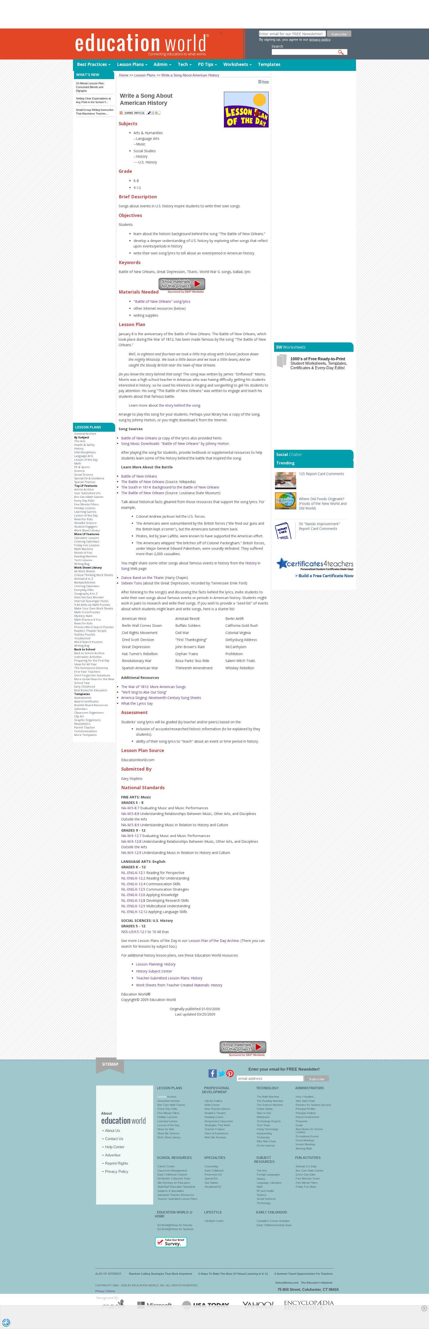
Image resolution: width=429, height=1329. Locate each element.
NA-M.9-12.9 (131, 852)
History (79, 448)
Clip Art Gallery (213, 1100)
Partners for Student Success (313, 1104)
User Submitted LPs (87, 493)
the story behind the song (179, 405)
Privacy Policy (116, 1171)
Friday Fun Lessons (86, 545)
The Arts (79, 441)
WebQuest (263, 1117)
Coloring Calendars (86, 541)
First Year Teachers (87, 671)
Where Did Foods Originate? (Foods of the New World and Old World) (323, 503)
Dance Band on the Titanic (142, 577)
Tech (183, 64)
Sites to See (264, 1113)
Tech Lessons (83, 560)
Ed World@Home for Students (175, 1229)
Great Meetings (305, 1140)
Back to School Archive (89, 653)
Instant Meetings (306, 1144)
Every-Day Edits (167, 1108)
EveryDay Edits (84, 590)
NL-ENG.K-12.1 (133, 872)
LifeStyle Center (214, 1220)
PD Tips (205, 64)
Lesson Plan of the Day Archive (213, 940)
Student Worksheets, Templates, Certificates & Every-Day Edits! (318, 363)
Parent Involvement (307, 1117)
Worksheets (235, 64)
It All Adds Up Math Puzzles (92, 604)
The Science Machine (270, 1104)
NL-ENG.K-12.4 (133, 883)
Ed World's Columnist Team (173, 1178)
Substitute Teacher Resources (175, 1194)
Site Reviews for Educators (173, 1182)
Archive (171, 1096)
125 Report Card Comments (321, 473)
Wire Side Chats (266, 1141)
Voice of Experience (216, 1133)
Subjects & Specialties (170, 1190)
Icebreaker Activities (88, 657)
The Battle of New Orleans (142, 481)
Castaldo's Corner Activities (273, 1220)
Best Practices (92, 64)
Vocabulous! (82, 638)
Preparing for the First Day (91, 660)
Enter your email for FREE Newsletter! (284, 1069)
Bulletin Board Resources (91, 705)
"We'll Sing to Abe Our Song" (144, 692)
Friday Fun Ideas (306, 1186)
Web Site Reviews (215, 1137)
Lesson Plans (130, 64)
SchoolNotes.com (287, 1282)
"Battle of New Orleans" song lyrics (162, 301)
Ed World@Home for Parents (174, 1225)
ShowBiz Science (85, 523)
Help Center (114, 1147)
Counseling (211, 1166)
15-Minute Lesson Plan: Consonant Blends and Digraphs (90, 87)
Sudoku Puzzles (84, 634)
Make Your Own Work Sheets (93, 608)
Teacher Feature (215, 1129)
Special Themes (84, 482)
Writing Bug (81, 564)
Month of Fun (83, 552)
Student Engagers (85, 526)
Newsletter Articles (168, 1100)
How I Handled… (306, 1096)
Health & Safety (84, 445)
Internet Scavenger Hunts (91, 601)
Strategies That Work (217, 1125)
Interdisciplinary (85, 452)
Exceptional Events (307, 1136)
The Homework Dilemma (91, 668)
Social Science (83, 474)
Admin (161, 64)
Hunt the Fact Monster (89, 597)
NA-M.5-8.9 (130, 824)
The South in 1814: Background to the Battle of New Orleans (170, 487)
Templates (269, 64)
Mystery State (83, 616)
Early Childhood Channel (172, 1174)
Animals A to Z (83, 578)
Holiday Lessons (84, 508)
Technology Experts (269, 1121)
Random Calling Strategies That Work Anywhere (160, 1273)
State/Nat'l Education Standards (176, 1186)
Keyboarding (264, 1133)
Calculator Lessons (86, 538)
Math (77, 463)
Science (79, 471)
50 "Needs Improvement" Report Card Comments (319, 526)
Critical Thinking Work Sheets (93, 575)
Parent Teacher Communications (85, 729)
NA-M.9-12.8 (131, 841)
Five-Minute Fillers (168, 1113)
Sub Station (211, 1182)
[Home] (146, 44)
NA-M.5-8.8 (130, 813)
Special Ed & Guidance (89, 478)
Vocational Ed (213, 1186)
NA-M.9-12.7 (131, 835)
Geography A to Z (86, 593)
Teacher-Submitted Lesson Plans (177, 1198)
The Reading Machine (270, 1100)
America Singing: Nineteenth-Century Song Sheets (161, 697)
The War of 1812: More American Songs (153, 686)
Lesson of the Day (86, 459)
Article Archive (84, 489)
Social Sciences (266, 1198)
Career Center (166, 1166)
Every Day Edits (84, 500)
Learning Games (85, 511)
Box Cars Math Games (88, 497)
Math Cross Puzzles (87, 612)
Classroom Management (172, 1170)
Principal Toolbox (306, 1113)
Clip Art (79, 716)
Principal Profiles (306, 1108)
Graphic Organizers (87, 720)
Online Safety (265, 1108)
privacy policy (319, 39)
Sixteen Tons (131, 583)
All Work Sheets (84, 571)
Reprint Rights (116, 1163)
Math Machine (83, 549)
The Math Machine (268, 1096)
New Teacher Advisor (217, 1108)
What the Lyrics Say (137, 703)
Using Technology (267, 1129)
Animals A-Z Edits (306, 1166)
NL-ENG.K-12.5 (133, 889)
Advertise (112, 1155)
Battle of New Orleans (139, 438)
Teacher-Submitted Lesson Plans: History (169, 978)
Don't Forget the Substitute (92, 675)
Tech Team (263, 1125)
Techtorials (263, 1137)
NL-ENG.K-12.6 (133, 894)
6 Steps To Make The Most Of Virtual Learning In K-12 (233, 1273)
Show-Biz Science (168, 1133)
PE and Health (265, 1190)
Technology (264, 1203)
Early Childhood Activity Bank (274, 1225)
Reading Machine (85, 556)
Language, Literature (269, 1182)
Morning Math (304, 1148)
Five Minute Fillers (86, 504)
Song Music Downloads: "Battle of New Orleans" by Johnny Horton (175, 443)
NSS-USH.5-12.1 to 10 (138, 931)
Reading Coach (214, 1117)
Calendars (80, 709)
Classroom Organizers (89, 712)
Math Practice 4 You (87, 619)
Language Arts (83, 456)
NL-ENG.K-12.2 (133, 878)
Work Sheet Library (87, 530)
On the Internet (266, 1145)
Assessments (82, 697)
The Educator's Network (316, 1282)
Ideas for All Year (85, 664)
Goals (299, 1125)
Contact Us (114, 1139)
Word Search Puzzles (88, 642)
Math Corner (212, 1104)
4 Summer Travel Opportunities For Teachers (303, 1273)
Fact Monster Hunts (308, 1178)
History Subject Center (154, 971)
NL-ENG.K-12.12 (134, 911)
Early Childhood (84, 686)
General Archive (85, 433)
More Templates (85, 735)
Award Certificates (86, 701)
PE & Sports (82, 467)
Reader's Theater (215, 1113)
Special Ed (211, 1178)
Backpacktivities (84, 582)
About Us (112, 1130)
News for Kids (83, 519)
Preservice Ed (213, 1174)
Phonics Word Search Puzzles (93, 627)
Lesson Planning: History (156, 964)
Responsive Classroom (219, 1121)
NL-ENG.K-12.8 (133, 900)
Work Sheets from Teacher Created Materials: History (179, 985)
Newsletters (82, 723)
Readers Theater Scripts (90, 631)
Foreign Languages (268, 1174)
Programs (302, 1121)
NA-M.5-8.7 (130, 808)
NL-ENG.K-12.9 (133, 906)
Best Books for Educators (90, 690)
